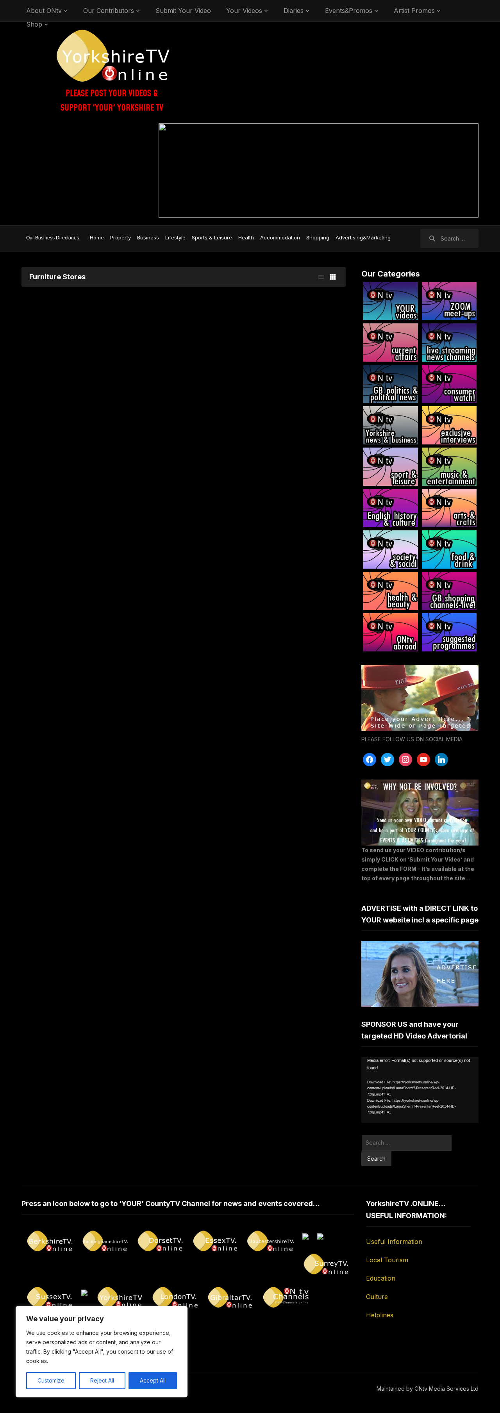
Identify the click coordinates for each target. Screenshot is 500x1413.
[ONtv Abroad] (390, 632)
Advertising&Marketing (363, 237)
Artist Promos (414, 10)
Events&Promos (348, 10)
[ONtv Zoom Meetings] (449, 301)
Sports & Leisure (212, 237)
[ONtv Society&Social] (390, 549)
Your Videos (244, 10)
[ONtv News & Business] (390, 425)
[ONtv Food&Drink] (449, 549)
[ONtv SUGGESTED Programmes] (449, 632)
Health (246, 237)
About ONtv (44, 10)
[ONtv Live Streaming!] (449, 342)
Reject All (102, 1380)
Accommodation (280, 237)
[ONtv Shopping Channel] (449, 591)
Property (120, 237)
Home (97, 237)
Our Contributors (108, 10)
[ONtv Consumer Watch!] (449, 384)
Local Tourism (387, 1260)
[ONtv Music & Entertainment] (449, 467)
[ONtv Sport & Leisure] (390, 467)
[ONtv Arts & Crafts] (449, 508)
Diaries (294, 10)
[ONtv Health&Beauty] (390, 591)
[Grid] (333, 277)
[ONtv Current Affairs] (390, 342)
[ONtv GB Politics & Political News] (390, 384)
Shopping (317, 237)
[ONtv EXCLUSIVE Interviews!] (449, 425)
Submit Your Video (183, 10)
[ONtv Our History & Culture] (390, 508)
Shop (34, 24)
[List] (321, 277)
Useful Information (394, 1241)
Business (148, 237)
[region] (102, 1351)
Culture (377, 1297)
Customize (51, 1380)
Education (380, 1278)
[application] (420, 1090)
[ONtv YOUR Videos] (390, 301)
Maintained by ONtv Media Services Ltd (428, 1388)
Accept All (153, 1380)
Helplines (379, 1315)
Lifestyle (175, 237)
